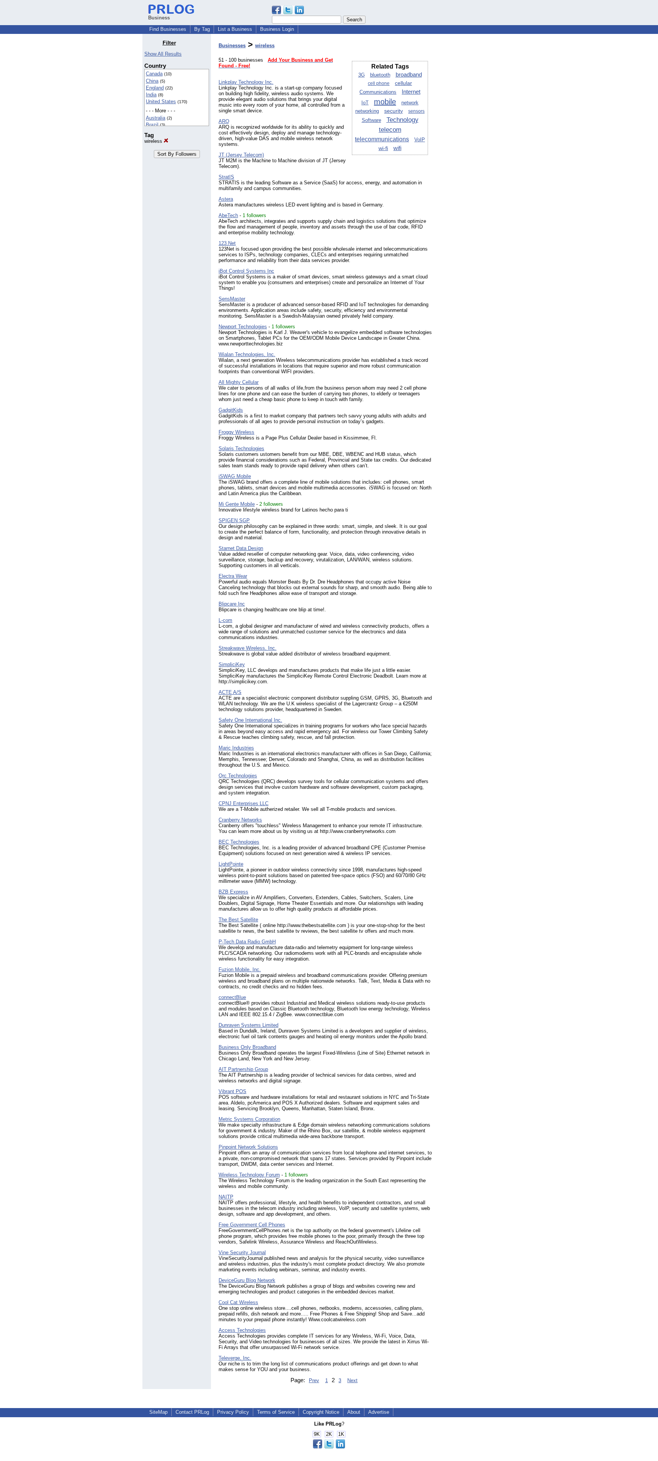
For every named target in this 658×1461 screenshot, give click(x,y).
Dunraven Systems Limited (248, 1025)
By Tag (202, 29)
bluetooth (380, 75)
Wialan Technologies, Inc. (247, 354)
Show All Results (163, 54)
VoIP (419, 139)
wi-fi (383, 148)
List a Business (235, 29)
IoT (365, 102)
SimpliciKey (232, 664)
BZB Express (233, 892)
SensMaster (232, 299)
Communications (377, 92)
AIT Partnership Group (243, 1069)
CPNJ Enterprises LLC (243, 803)
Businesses (232, 45)
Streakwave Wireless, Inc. (247, 648)
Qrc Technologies (238, 775)
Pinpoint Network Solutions (248, 1147)
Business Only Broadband (247, 1047)
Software (371, 120)
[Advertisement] (476, 154)
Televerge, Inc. (235, 1358)
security (393, 111)
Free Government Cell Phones (252, 1225)
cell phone (379, 83)
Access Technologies (242, 1330)
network (409, 102)
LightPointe (231, 864)
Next (352, 1380)
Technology (402, 119)
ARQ (224, 121)
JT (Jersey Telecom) (241, 155)
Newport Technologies (243, 326)
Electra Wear (233, 576)
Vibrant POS (232, 1091)
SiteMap (158, 1412)
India (151, 95)
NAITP (226, 1197)
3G (361, 75)
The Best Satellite (238, 919)
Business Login (277, 29)
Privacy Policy (233, 1412)
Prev (314, 1380)
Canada (154, 74)
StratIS (226, 177)
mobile (385, 102)
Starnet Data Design (241, 548)
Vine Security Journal (242, 1252)
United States (161, 101)
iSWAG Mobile (235, 476)
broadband (409, 74)
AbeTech (228, 215)
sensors (416, 111)
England (155, 88)
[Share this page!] (288, 12)
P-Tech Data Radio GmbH (247, 942)
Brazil (152, 125)
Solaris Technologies (241, 448)
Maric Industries (236, 748)
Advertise (378, 1412)
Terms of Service (276, 1412)
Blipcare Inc (232, 604)
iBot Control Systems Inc (246, 271)
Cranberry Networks (240, 820)
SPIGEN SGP (234, 520)
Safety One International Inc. (250, 720)
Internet (411, 91)
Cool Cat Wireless (238, 1302)
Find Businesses (167, 29)
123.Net (227, 243)
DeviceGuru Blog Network (247, 1280)
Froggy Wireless (236, 432)
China (152, 81)
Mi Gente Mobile (237, 504)
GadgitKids (231, 410)
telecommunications (382, 139)
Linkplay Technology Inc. (246, 82)
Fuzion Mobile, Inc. (240, 969)
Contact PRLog (192, 1412)
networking (367, 111)
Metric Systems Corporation (249, 1119)
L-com (225, 620)
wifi (397, 148)
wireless (154, 141)
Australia (155, 118)
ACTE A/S (230, 692)
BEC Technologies (239, 842)
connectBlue (232, 997)
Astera (226, 199)
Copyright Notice (321, 1412)
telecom (390, 129)
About (353, 1412)
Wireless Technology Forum (249, 1175)
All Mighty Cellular (239, 382)
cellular (403, 83)
